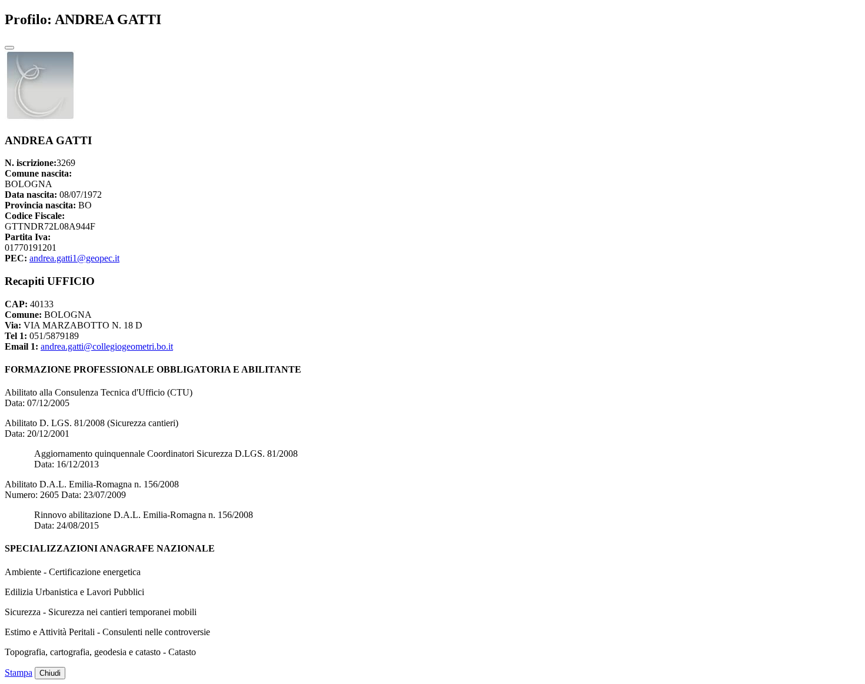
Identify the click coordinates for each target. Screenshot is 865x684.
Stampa (18, 673)
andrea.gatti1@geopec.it (74, 258)
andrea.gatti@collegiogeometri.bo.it (107, 346)
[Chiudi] (9, 47)
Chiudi (50, 673)
